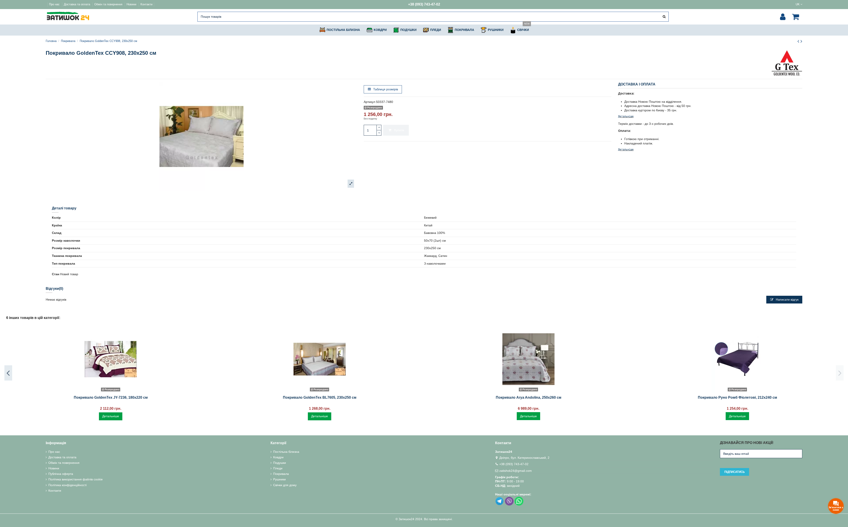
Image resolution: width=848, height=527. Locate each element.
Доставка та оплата (77, 4)
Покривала (281, 474)
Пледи (277, 468)
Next (840, 372)
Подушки (279, 462)
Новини (132, 4)
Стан (55, 274)
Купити (399, 130)
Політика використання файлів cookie (75, 479)
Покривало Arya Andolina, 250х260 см (528, 397)
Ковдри (278, 457)
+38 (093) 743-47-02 (424, 4)
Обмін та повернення (108, 4)
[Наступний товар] (801, 41)
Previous (8, 372)
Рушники (279, 479)
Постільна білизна (286, 451)
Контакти (146, 4)
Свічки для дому (285, 485)
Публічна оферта (60, 474)
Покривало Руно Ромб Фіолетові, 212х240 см (737, 397)
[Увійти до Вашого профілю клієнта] (783, 17)
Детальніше (626, 116)
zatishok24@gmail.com (515, 470)
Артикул (369, 102)
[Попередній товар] (799, 41)
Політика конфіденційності (67, 485)
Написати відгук (787, 299)
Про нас (55, 4)
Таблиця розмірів (385, 89)
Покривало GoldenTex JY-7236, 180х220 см (111, 397)
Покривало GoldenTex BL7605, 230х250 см (319, 397)
